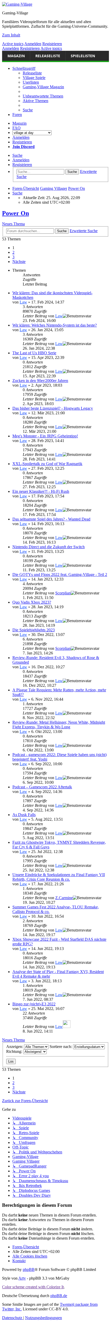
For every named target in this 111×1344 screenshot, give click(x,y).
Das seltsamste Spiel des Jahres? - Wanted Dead (51, 519)
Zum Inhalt (11, 35)
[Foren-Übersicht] (17, 4)
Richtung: (14, 1051)
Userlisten (31, 82)
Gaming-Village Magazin (43, 87)
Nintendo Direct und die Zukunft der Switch (48, 547)
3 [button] (13, 257)
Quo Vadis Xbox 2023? (31, 602)
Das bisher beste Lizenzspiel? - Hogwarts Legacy (52, 408)
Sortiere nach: (61, 1046)
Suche (17, 155)
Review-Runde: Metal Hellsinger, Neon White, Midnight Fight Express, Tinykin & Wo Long (58, 724)
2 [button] (13, 252)
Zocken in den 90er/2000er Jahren (40, 380)
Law (23, 302)
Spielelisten (83, 55)
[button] (19, 261)
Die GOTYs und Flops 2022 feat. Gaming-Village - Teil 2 (59, 574)
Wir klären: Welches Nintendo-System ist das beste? (54, 325)
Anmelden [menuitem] (20, 137)
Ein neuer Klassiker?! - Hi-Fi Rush (40, 491)
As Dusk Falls (24, 814)
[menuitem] (43, 96)
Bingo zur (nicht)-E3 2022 (34, 1004)
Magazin (16, 55)
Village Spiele (34, 77)
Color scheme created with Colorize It (33, 1287)
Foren (17, 114)
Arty (22, 1278)
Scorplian (63, 593)
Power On (15, 213)
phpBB (29, 1269)
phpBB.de (58, 1295)
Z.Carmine (64, 898)
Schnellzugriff (23, 68)
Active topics (12, 44)
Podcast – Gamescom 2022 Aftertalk (42, 787)
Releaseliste (47, 55)
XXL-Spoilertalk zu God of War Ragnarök (47, 464)
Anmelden (32, 44)
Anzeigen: (15, 1046)
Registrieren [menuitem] (22, 142)
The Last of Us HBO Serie (34, 353)
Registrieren (52, 44)
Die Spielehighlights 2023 (33, 630)
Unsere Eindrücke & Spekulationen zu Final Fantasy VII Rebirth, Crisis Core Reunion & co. (58, 876)
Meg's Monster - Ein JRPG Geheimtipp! (45, 436)
